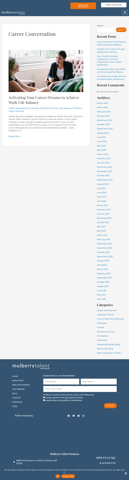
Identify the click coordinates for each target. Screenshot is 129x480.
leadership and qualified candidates (63, 400)
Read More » (15, 136)
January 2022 (103, 214)
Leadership (102, 340)
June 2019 (101, 290)
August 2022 (103, 184)
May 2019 (101, 295)
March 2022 (102, 205)
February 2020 (104, 273)
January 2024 (103, 116)
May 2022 (101, 197)
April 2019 (101, 299)
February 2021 (103, 239)
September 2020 (105, 256)
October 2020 (103, 252)
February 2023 (103, 158)
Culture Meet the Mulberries (110, 319)
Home (15, 376)
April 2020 (102, 265)
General (34, 108)
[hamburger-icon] (125, 12)
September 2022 (105, 180)
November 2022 (104, 171)
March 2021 (102, 235)
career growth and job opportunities (64, 397)
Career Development (19, 108)
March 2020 (102, 269)
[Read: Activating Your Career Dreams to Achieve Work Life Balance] (46, 71)
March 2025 (102, 103)
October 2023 (103, 124)
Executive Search (21, 385)
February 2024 (104, 111)
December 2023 (104, 120)
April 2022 (101, 201)
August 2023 (103, 133)
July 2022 (101, 188)
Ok (58, 476)
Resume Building (105, 349)
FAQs (14, 406)
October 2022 (103, 175)
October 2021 (103, 222)
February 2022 (104, 209)
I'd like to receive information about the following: (68, 395)
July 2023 (101, 137)
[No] (126, 473)
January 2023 (103, 163)
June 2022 (102, 192)
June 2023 (102, 141)
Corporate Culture (105, 314)
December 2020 (104, 243)
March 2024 (102, 107)
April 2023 (101, 150)
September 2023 (104, 128)
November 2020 (104, 248)
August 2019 (102, 286)
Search (100, 25)
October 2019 (103, 282)
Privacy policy (68, 476)
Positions (17, 402)
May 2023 (101, 145)
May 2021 (101, 226)
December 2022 (104, 167)
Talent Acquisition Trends (109, 353)
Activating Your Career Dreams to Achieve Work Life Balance (44, 100)
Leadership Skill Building (108, 344)
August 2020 (103, 260)
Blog (15, 393)
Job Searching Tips (48, 108)
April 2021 (101, 231)
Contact (16, 398)
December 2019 (104, 277)
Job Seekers (65, 108)
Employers (102, 323)
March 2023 (102, 154)
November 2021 (104, 218)
